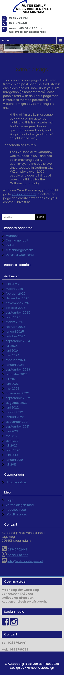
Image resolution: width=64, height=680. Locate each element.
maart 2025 (14, 322)
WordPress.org (16, 514)
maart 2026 (14, 289)
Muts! (10, 245)
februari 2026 (15, 293)
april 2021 (12, 441)
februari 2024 (16, 360)
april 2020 (13, 450)
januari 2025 (15, 331)
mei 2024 (12, 355)
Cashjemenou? (17, 240)
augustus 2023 (17, 374)
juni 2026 (12, 284)
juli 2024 (12, 346)
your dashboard (24, 194)
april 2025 (13, 317)
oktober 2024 (15, 336)
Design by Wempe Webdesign (32, 668)
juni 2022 (12, 407)
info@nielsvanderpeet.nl (25, 561)
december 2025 (17, 298)
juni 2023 (12, 384)
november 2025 (17, 303)
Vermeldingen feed (20, 505)
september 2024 (18, 341)
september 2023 (18, 369)
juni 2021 (12, 431)
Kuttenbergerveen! (19, 250)
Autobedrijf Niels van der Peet (29, 664)
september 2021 (17, 426)
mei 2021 (12, 436)
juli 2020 (12, 445)
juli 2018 (11, 464)
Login (9, 500)
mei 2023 (12, 388)
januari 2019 (14, 460)
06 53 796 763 (17, 555)
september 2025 (18, 312)
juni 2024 (12, 350)
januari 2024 (15, 365)
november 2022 (17, 393)
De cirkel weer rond (20, 255)
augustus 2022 (17, 403)
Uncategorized (16, 482)
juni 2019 (12, 455)
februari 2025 (16, 327)
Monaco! (12, 236)
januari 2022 (15, 417)
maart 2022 (14, 412)
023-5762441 (17, 549)
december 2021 (17, 422)
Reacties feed (16, 510)
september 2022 (18, 398)
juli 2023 (12, 379)
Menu (5, 40)
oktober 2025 (15, 308)
